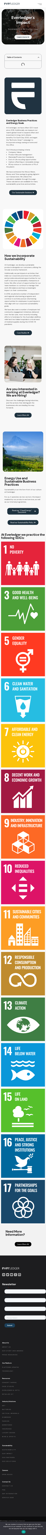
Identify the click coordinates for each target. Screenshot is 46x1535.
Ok (23, 1532)
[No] (43, 1528)
